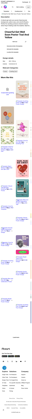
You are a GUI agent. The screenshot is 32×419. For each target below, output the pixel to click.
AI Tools (4, 382)
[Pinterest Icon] (25, 361)
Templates (5, 385)
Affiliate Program (25, 382)
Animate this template (12, 49)
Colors (3, 388)
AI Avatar (11, 388)
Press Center (24, 388)
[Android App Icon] (11, 356)
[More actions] (26, 96)
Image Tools (5, 374)
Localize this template (12, 52)
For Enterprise (12, 374)
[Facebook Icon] (3, 361)
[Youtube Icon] (20, 361)
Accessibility (22, 408)
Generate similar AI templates (14, 46)
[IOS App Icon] (4, 356)
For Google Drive (13, 380)
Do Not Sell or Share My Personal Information (16, 401)
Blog (22, 385)
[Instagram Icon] (12, 361)
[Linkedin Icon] (16, 361)
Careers (23, 377)
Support (23, 374)
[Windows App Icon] (17, 356)
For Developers (13, 377)
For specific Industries (15, 382)
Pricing (11, 391)
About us (23, 380)
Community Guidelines (23, 404)
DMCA (8, 408)
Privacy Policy (20, 398)
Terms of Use (12, 398)
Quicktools (12, 385)
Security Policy (14, 408)
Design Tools (5, 380)
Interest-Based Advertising (10, 404)
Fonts (3, 391)
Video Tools (5, 377)
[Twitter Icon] (7, 361)
